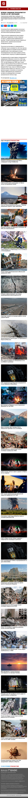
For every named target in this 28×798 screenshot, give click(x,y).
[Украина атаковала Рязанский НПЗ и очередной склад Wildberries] (14, 151)
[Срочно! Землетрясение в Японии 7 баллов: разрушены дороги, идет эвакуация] (14, 195)
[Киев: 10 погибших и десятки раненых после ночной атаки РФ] (14, 617)
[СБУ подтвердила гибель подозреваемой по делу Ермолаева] (14, 551)
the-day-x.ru (13, 78)
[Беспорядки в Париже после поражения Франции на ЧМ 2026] (14, 395)
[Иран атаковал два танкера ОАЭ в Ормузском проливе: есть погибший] (14, 417)
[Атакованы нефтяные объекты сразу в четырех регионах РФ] (14, 506)
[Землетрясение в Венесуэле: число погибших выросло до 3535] (14, 595)
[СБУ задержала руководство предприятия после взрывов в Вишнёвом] (14, 373)
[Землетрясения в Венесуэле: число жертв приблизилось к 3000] (14, 639)
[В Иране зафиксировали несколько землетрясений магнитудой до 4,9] (14, 284)
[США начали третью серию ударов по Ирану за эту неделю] (14, 462)
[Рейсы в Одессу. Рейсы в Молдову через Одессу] (14, 93)
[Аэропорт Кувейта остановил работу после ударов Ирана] (14, 306)
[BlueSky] (2, 26)
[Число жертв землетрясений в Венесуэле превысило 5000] (14, 262)
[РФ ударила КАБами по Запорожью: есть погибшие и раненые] (14, 351)
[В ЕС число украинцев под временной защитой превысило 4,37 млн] (14, 484)
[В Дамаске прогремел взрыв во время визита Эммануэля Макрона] (14, 573)
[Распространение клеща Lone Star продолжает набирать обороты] (14, 751)
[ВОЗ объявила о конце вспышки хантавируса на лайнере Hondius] (14, 662)
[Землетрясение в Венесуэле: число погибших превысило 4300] (14, 439)
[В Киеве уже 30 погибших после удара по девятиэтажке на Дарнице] (14, 684)
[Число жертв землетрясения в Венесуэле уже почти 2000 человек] (14, 728)
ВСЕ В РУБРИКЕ (10, 766)
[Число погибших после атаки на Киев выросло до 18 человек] (14, 706)
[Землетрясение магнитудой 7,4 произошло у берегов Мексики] (14, 328)
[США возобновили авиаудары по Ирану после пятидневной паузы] (14, 173)
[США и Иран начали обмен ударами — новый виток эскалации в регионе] (14, 528)
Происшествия (11, 22)
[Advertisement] (14, 122)
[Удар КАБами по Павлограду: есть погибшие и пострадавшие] (14, 240)
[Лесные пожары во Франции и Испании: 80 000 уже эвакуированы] (14, 217)
